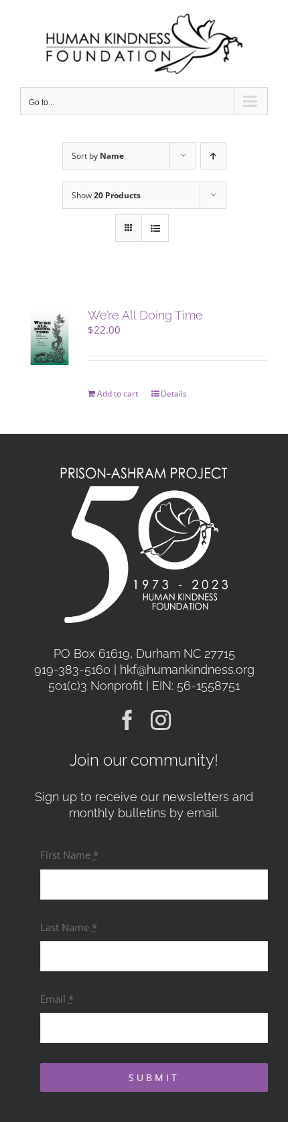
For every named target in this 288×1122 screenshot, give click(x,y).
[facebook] (127, 720)
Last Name (68, 927)
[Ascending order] (213, 155)
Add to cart (117, 393)
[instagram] (161, 720)
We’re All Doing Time (145, 315)
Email (57, 998)
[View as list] (155, 228)
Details (174, 393)
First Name (69, 854)
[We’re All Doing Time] (49, 337)
